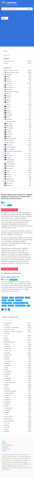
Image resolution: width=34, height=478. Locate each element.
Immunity (27, 297)
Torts (28, 305)
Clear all (6, 55)
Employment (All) (19, 297)
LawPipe (11, 2)
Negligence (10, 305)
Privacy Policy (6, 449)
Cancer (11, 297)
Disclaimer (5, 447)
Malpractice (11, 300)
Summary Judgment (20, 305)
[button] (2, 309)
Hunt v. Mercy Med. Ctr (10, 277)
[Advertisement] (17, 33)
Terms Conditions (7, 445)
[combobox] (17, 8)
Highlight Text (9, 202)
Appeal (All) (4, 297)
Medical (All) (19, 300)
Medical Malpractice (6, 303)
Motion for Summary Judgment (21, 303)
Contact (4, 451)
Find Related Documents (9, 210)
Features (4, 443)
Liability (4, 300)
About (4, 441)
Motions (4, 305)
